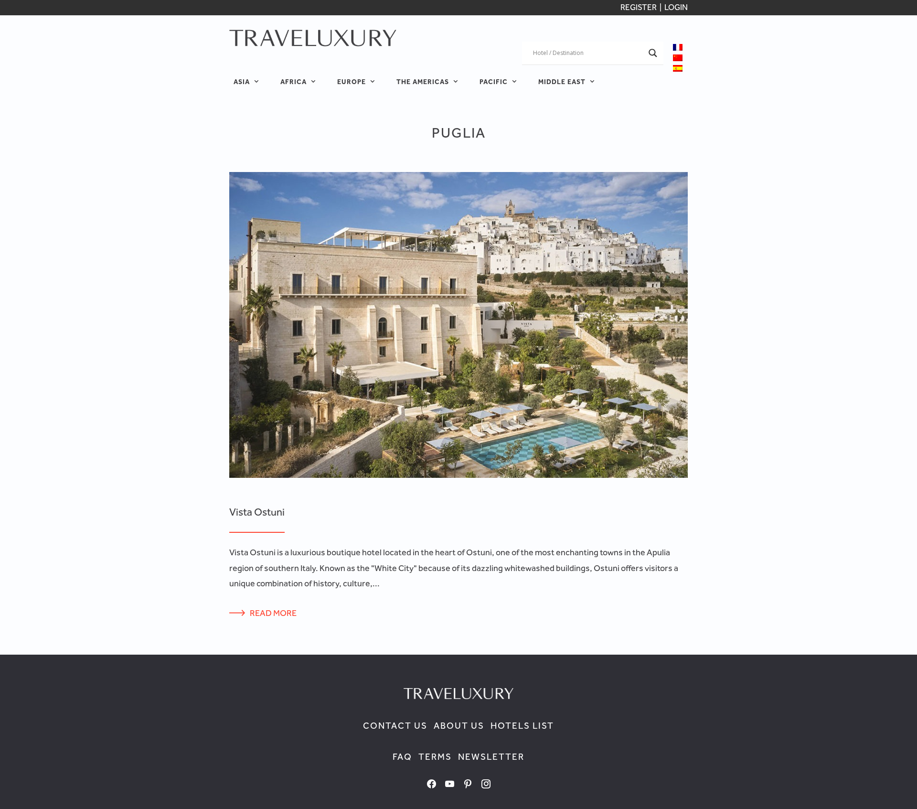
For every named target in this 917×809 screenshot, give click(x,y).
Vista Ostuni (257, 512)
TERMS (435, 756)
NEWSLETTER (491, 756)
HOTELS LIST (522, 725)
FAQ (402, 756)
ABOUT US (459, 725)
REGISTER (639, 7)
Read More (273, 613)
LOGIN (676, 7)
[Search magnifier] (653, 53)
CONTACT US (395, 725)
